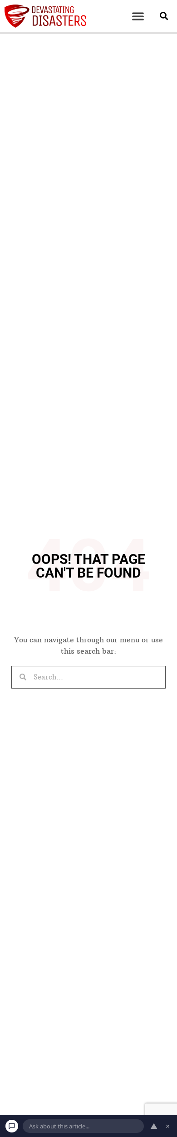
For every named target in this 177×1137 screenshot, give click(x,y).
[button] (138, 15)
